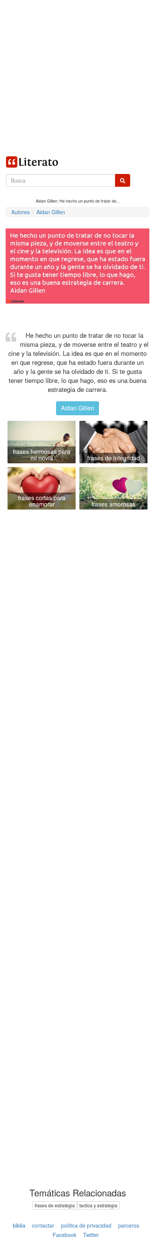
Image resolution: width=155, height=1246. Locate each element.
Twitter (91, 1235)
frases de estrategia (55, 1205)
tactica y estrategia (98, 1205)
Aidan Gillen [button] (77, 408)
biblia (19, 1225)
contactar (43, 1225)
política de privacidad (86, 1225)
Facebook (64, 1235)
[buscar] (122, 180)
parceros (128, 1225)
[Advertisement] (77, 77)
